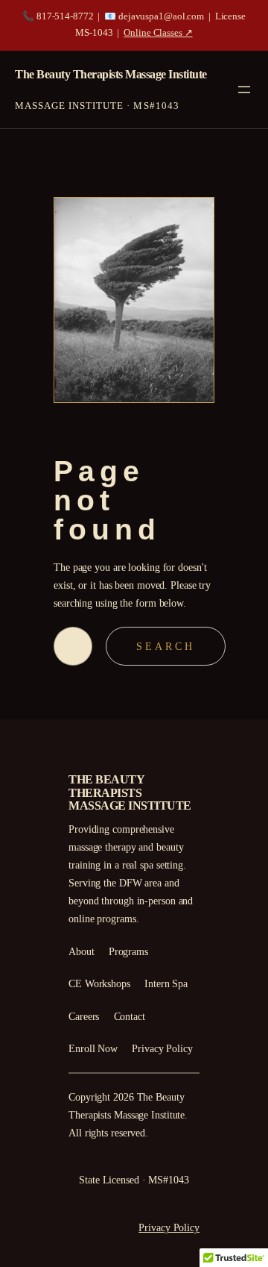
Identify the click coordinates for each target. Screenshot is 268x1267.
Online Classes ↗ (158, 33)
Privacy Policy (169, 1227)
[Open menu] (244, 89)
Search (165, 646)
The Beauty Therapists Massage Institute (111, 74)
